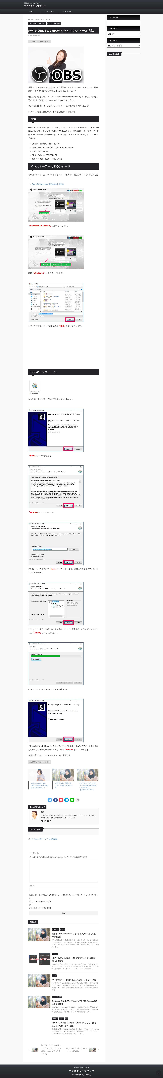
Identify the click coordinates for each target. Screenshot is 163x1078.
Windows (42, 839)
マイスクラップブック (35, 6)
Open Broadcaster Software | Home (48, 184)
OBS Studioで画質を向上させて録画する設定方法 (63, 785)
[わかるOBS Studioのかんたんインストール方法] (66, 800)
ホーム (31, 11)
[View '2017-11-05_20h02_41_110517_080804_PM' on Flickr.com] (56, 267)
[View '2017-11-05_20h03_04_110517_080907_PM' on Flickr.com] (56, 320)
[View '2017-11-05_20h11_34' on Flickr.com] (56, 683)
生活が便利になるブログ (81, 1067)
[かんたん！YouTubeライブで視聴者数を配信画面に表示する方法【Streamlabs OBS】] (88, 775)
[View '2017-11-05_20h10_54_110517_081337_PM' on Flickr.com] (56, 506)
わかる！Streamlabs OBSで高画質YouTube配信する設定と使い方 (39, 785)
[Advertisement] (63, 351)
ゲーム (48, 839)
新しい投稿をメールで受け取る (40, 908)
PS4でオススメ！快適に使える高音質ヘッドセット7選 (74, 980)
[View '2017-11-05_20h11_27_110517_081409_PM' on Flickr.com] (56, 623)
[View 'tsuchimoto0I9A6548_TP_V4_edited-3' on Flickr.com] (56, 82)
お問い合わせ (67, 11)
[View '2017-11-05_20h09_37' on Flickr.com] (35, 393)
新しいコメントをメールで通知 (40, 901)
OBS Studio (34, 839)
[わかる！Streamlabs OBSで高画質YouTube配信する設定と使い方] (39, 775)
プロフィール (49, 11)
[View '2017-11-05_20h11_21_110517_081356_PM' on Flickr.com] (56, 563)
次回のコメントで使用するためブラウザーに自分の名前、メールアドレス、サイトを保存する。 (64, 895)
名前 (31, 886)
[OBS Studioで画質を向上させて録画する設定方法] (63, 775)
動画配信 (54, 839)
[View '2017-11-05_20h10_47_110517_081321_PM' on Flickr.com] (56, 450)
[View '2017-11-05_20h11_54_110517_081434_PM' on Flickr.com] (56, 740)
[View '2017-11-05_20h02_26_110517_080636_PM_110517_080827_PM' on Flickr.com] (56, 220)
